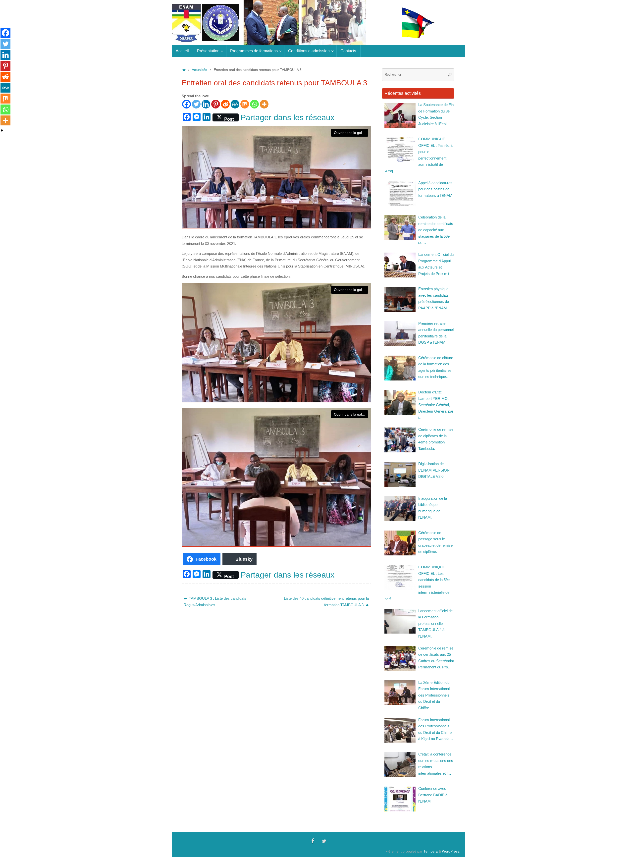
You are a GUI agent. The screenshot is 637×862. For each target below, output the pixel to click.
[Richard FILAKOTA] (324, 841)
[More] (264, 104)
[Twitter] (196, 104)
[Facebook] (186, 104)
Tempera (431, 851)
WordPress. (451, 851)
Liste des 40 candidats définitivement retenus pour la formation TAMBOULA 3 (326, 601)
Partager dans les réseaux (287, 117)
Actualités (199, 70)
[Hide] (2, 130)
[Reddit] (225, 104)
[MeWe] (235, 104)
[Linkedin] (206, 104)
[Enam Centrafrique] (313, 841)
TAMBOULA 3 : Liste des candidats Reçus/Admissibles (215, 601)
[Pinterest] (215, 104)
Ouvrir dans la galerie (351, 133)
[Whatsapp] (254, 104)
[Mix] (244, 104)
